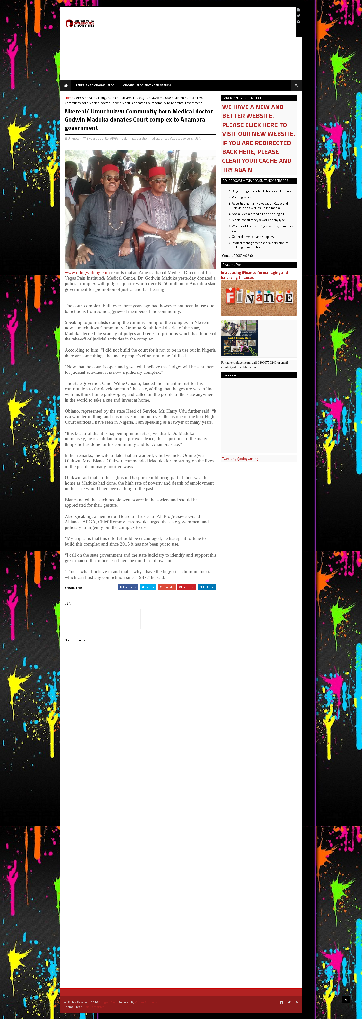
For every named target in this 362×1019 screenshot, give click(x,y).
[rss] (298, 21)
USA (168, 97)
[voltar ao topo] (346, 999)
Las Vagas (140, 97)
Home (69, 97)
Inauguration (107, 97)
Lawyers (157, 97)
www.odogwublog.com (87, 272)
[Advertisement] (202, 45)
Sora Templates (94, 1006)
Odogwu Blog (107, 1002)
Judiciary (125, 97)
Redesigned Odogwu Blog (95, 85)
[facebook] (298, 10)
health (91, 97)
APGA (80, 97)
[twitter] (298, 15)
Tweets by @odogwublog (240, 458)
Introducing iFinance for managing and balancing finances (254, 275)
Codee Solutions (146, 1002)
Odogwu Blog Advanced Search (147, 85)
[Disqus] (140, 785)
